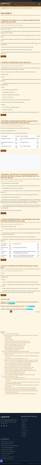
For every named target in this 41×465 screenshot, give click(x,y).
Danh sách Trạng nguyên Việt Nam (7, 447)
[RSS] (6, 426)
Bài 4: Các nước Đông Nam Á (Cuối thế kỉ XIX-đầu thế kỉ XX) (14, 25)
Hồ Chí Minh (24, 436)
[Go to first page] (2, 311)
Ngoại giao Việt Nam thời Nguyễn (7, 449)
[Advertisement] (20, 161)
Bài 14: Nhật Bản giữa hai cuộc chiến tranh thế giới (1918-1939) (18, 366)
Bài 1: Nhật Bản (9, 336)
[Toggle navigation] (39, 4)
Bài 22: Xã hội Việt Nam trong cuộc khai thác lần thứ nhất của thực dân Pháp (21, 389)
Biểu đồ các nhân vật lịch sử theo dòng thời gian (9, 445)
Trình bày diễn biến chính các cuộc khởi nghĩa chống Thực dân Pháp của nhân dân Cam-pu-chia (20, 220)
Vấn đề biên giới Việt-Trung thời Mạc (7, 441)
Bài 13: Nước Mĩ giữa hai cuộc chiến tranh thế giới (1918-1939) (18, 364)
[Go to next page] (22, 311)
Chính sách (35, 463)
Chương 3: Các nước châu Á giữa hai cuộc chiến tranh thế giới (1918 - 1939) (19, 367)
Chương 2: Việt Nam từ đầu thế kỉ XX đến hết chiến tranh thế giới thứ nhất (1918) (20, 387)
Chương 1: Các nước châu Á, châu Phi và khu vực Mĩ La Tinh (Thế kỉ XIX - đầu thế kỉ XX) (21, 335)
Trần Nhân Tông (24, 430)
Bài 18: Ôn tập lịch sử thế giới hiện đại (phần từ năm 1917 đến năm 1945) (20, 374)
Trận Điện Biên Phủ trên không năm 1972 (8, 451)
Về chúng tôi (30, 463)
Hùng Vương (24, 434)
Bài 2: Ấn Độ (8, 338)
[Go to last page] (24, 311)
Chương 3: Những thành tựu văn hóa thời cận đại (13, 309)
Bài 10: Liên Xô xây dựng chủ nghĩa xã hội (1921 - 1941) (17, 358)
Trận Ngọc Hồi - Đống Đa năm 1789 (7, 453)
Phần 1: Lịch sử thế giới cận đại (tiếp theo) (10, 333)
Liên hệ (39, 463)
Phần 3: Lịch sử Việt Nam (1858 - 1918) (10, 376)
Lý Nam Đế (24, 428)
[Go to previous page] (4, 311)
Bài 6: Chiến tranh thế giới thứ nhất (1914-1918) (15, 345)
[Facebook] (2, 426)
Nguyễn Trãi (24, 426)
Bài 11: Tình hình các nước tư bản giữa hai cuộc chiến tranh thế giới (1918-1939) (22, 361)
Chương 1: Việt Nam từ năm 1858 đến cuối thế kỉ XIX (14, 377)
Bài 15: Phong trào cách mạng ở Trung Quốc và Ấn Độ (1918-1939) (19, 368)
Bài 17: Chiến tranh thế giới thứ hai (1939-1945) (15, 373)
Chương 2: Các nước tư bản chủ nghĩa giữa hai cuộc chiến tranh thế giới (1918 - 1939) (21, 360)
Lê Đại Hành (24, 432)
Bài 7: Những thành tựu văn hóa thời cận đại (15, 348)
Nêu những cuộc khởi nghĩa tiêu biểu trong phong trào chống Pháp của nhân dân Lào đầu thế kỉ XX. (19, 121)
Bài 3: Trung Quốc (9, 339)
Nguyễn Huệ (24, 424)
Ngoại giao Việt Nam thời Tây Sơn (7, 443)
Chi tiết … (3, 56)
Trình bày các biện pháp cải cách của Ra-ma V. (16, 62)
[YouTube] (4, 426)
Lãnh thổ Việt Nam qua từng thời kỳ (7, 458)
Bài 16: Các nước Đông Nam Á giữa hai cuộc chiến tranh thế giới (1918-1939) (21, 370)
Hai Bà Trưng (24, 421)
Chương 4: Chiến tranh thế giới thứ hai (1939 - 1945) (14, 371)
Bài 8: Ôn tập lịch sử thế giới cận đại (13, 349)
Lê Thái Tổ (23, 422)
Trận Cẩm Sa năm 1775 (5, 455)
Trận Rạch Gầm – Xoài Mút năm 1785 (7, 456)
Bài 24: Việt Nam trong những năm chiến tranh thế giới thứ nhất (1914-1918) (21, 393)
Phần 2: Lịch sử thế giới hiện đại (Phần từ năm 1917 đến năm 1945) (15, 351)
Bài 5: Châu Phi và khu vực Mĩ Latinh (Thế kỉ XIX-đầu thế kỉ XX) (18, 342)
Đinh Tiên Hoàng (24, 419)
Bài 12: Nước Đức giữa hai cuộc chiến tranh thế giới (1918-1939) (18, 363)
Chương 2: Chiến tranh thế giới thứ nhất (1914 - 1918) (14, 306)
